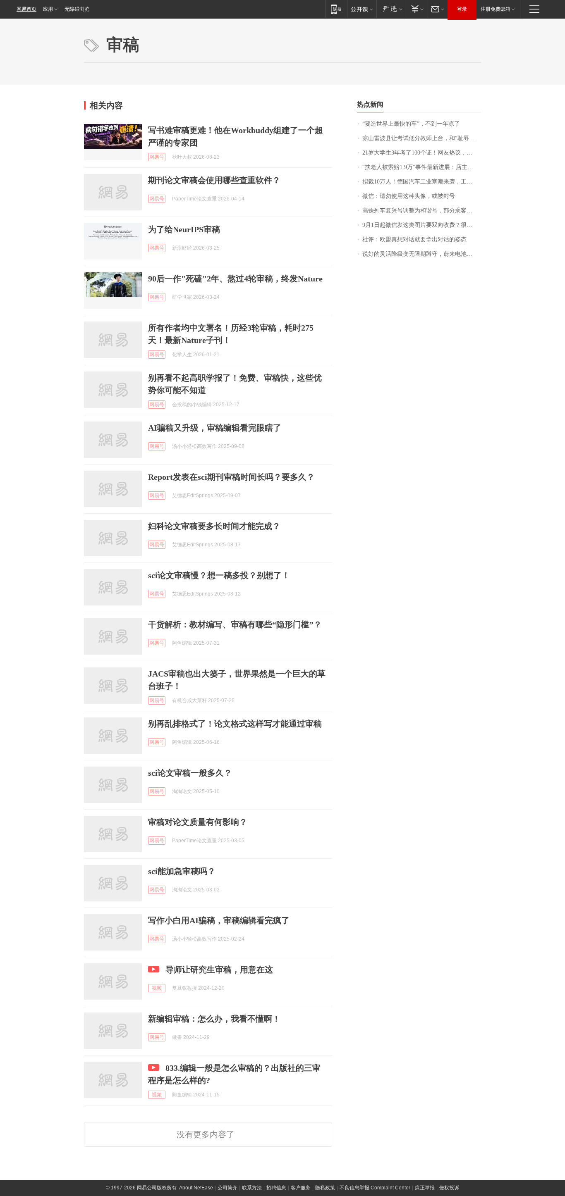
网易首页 (26, 9)
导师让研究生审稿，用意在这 (219, 969)
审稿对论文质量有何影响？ (197, 822)
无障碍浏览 (77, 9)
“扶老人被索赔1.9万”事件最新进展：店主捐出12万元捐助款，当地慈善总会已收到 (421, 167)
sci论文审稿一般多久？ (190, 772)
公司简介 (227, 1188)
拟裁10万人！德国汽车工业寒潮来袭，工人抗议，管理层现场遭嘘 (421, 182)
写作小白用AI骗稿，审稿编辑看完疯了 (219, 920)
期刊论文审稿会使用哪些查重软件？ (214, 180)
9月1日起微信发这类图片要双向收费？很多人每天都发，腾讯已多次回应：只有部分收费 (421, 225)
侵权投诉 (449, 1188)
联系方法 (252, 1188)
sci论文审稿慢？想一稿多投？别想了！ (219, 575)
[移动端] (336, 9)
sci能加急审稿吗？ (181, 871)
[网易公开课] (361, 9)
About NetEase (196, 1188)
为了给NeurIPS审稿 (184, 229)
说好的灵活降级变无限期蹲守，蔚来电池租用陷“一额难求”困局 (421, 254)
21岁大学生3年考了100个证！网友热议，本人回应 (421, 153)
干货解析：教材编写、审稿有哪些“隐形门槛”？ (235, 624)
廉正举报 (425, 1188)
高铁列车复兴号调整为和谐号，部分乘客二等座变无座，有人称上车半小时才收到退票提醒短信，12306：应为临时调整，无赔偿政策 (421, 210)
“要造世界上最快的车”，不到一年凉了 (411, 124)
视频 (157, 988)
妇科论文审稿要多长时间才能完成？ (214, 526)
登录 (462, 9)
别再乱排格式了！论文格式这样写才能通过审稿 (235, 723)
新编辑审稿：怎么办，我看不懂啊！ (214, 1018)
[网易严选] (391, 9)
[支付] (416, 9)
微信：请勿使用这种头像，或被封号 (408, 196)
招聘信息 (276, 1188)
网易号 (156, 157)
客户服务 (301, 1188)
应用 (48, 9)
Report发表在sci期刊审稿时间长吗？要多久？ (231, 476)
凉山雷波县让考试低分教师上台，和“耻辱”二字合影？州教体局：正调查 (421, 138)
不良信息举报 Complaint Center (375, 1188)
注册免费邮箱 (495, 9)
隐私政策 (325, 1188)
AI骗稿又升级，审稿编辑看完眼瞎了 (214, 427)
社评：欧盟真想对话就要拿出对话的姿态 (414, 239)
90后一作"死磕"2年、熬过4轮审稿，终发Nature (235, 278)
